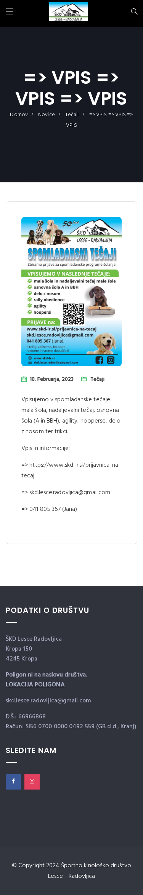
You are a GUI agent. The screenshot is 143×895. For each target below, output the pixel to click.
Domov (19, 114)
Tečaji (72, 114)
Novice (46, 114)
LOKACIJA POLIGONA (35, 685)
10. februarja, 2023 (52, 379)
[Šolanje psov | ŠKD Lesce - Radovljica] (68, 13)
